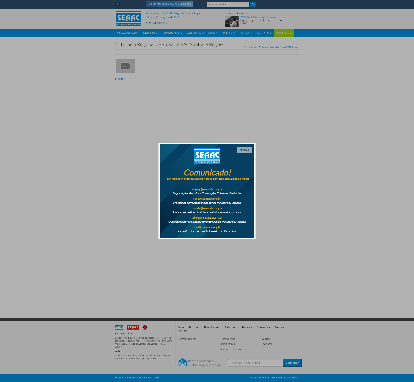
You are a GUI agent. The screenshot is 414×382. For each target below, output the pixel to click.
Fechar (244, 150)
